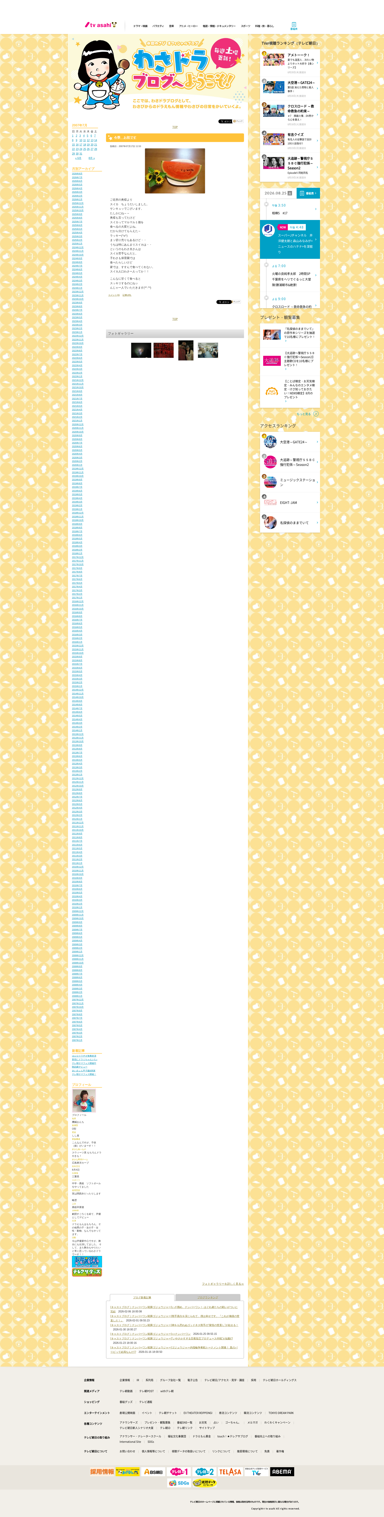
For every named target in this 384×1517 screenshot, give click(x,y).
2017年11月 (78, 561)
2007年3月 (77, 1033)
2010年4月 (77, 896)
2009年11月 (78, 915)
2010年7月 (77, 885)
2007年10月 (78, 1007)
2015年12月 (78, 645)
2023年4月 (77, 321)
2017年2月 (77, 594)
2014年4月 (77, 719)
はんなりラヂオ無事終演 (84, 1056)
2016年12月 (78, 601)
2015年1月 (77, 686)
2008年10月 (78, 963)
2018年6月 (77, 535)
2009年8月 (77, 926)
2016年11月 (78, 605)
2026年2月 (77, 196)
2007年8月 (77, 1014)
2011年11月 (78, 826)
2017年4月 (77, 586)
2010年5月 (77, 892)
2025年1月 (77, 243)
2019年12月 (78, 468)
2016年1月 (77, 642)
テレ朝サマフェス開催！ (84, 1074)
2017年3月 (77, 590)
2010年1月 (77, 907)
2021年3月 (77, 413)
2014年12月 (78, 690)
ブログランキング (207, 1297)
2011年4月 (77, 852)
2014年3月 (77, 723)
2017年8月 (77, 572)
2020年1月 (77, 465)
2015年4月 (77, 675)
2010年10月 (78, 874)
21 (95, 144)
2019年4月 (77, 498)
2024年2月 (77, 284)
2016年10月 (78, 609)
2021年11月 (78, 384)
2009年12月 (78, 911)
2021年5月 (77, 406)
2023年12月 (78, 291)
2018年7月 (77, 531)
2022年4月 (77, 365)
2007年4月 (77, 1029)
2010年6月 (77, 889)
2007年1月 (77, 1040)
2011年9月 (77, 833)
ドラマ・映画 (140, 26)
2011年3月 (77, 856)
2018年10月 (78, 520)
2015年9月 (77, 656)
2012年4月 (77, 808)
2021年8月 (77, 395)
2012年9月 (77, 789)
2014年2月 (77, 727)
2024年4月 (77, 277)
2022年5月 (77, 361)
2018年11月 (78, 516)
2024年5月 (77, 273)
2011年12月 (78, 822)
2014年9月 (77, 701)
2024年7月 (77, 266)
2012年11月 (78, 782)
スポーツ (245, 26)
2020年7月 (77, 443)
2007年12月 (78, 999)
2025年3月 (77, 236)
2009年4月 (77, 940)
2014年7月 (77, 708)
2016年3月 (77, 634)
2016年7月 (77, 620)
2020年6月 (77, 446)
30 (77, 153)
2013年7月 (77, 752)
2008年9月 (77, 966)
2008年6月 (77, 977)
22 (73, 149)
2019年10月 (78, 476)
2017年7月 (77, 575)
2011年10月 (78, 830)
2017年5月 (77, 583)
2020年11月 (78, 428)
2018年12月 (78, 513)
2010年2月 (77, 904)
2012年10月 (78, 786)
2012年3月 (77, 811)
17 (80, 144)
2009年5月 (77, 937)
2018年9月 (77, 524)
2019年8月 (77, 483)
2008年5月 (77, 981)
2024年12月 (78, 247)
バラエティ (158, 26)
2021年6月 (77, 402)
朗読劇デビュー (79, 1067)
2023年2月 (77, 328)
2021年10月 (78, 387)
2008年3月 (77, 988)
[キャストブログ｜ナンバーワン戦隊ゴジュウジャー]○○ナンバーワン (150, 1333)
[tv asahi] (101, 26)
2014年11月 (78, 693)
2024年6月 (77, 269)
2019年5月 (77, 494)
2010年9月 (77, 878)
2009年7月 (77, 929)
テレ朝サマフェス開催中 (84, 1063)
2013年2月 (77, 771)
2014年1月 (77, 730)
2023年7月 (77, 310)
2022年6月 (77, 358)
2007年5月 (77, 1025)
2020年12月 (78, 424)
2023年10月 (78, 299)
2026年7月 (77, 177)
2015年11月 (78, 649)
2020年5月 (77, 450)
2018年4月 (77, 542)
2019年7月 (77, 487)
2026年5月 (77, 184)
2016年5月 (77, 627)
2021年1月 (77, 420)
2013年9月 (77, 745)
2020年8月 (77, 439)
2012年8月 (77, 793)
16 (77, 144)
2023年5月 (77, 317)
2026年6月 (77, 181)
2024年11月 (78, 251)
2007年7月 (77, 1018)
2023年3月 (77, 325)
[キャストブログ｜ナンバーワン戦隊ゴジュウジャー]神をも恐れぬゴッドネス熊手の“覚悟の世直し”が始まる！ (174, 1325)
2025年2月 (77, 240)
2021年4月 (77, 409)
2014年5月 (77, 715)
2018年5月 (77, 538)
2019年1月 (77, 509)
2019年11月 (78, 472)
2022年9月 (77, 347)
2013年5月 (77, 760)
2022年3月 (77, 369)
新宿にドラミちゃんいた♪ (84, 1059)
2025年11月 (78, 207)
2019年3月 (77, 502)
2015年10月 (78, 653)
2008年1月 (77, 996)
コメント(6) (114, 295)
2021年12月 (78, 380)
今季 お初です (125, 137)
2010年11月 (78, 870)
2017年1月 (77, 597)
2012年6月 (77, 800)
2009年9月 (77, 922)
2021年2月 (77, 417)
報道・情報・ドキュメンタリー (219, 26)
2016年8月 (77, 616)
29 (73, 153)
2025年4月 (77, 232)
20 (92, 144)
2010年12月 (78, 867)
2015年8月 (77, 660)
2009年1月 (77, 951)
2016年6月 (77, 623)
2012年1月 (77, 819)
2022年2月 (77, 373)
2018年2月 (77, 550)
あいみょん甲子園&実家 (83, 1070)
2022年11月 (78, 339)
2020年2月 (77, 461)
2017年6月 (77, 579)
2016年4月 (77, 631)
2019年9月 (77, 479)
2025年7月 (77, 221)
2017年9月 (77, 568)
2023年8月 (77, 306)
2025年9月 (77, 214)
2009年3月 (77, 944)
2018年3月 (77, 546)
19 (88, 144)
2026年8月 (77, 173)
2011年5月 (77, 848)
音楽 (171, 26)
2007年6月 (77, 1022)
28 (95, 149)
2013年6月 (77, 756)
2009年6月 (77, 933)
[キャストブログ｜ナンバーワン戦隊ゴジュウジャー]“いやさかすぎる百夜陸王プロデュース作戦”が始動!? (171, 1338)
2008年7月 (77, 974)
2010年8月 (77, 881)
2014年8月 (77, 704)
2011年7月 (77, 841)
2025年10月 (78, 210)
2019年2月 (77, 505)
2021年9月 (77, 391)
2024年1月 (77, 288)
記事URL (127, 295)
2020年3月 (77, 457)
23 (77, 149)
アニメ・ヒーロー (188, 26)
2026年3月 (77, 192)
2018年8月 (77, 527)
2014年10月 (78, 697)
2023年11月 (78, 295)
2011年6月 (77, 845)
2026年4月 (77, 188)
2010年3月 (77, 900)
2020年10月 (78, 432)
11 (84, 140)
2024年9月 (77, 258)
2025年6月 (77, 225)
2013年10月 (78, 741)
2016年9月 (77, 612)
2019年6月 (77, 491)
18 (84, 144)
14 (95, 140)
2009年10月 (78, 918)
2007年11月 (78, 1003)
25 (84, 149)
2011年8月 (77, 837)
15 (73, 144)
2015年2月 (77, 682)
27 (92, 149)
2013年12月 (78, 734)
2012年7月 (77, 797)
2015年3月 (77, 679)
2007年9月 (77, 1010)
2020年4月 (77, 454)
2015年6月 (77, 668)
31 (80, 153)
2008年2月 (77, 992)
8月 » (92, 158)
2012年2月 (77, 815)
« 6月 (78, 158)
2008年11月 (78, 959)
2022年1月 (77, 376)
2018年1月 (77, 553)
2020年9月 (77, 435)
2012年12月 (78, 778)
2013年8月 (77, 749)
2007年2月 (77, 1036)
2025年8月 (77, 218)
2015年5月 (77, 671)
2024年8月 (77, 262)
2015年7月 (77, 664)
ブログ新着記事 (142, 1297)
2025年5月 (77, 229)
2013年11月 (78, 738)
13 (92, 140)
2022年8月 (77, 350)
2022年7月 (77, 354)
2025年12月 (78, 203)
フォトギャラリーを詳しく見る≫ (223, 1283)
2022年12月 (78, 336)
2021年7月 (77, 398)
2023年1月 (77, 332)
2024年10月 (78, 255)
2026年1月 (77, 199)
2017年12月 (78, 557)
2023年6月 (77, 314)
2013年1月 (77, 774)
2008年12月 (78, 955)
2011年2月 (77, 859)
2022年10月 (78, 343)
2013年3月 (77, 767)
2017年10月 (78, 564)
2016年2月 (77, 638)
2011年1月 (77, 863)
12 (88, 140)
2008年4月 (77, 985)
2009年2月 (77, 948)
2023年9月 (77, 302)
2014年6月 (77, 712)
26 (88, 149)
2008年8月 (77, 970)
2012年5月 (77, 804)
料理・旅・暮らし (264, 26)
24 (80, 149)
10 (80, 140)
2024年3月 (77, 280)
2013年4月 (77, 763)
